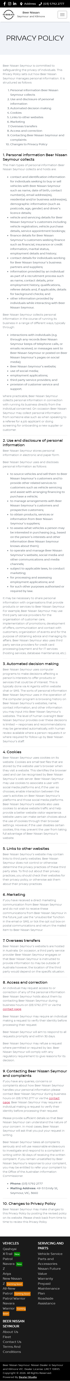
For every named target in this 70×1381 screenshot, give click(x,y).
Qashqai (9, 1249)
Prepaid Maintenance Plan (49, 1289)
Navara (9, 1264)
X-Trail (7, 1254)
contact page (12, 1009)
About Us (10, 1332)
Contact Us (12, 1342)
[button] (62, 14)
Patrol (8, 1259)
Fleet (7, 1337)
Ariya (7, 1274)
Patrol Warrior (14, 1299)
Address (30, 3)
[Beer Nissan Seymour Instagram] (10, 3)
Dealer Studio (28, 1377)
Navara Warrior (9, 1305)
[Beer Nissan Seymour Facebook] (5, 3)
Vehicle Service (50, 1254)
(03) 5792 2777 (53, 3)
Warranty (45, 1279)
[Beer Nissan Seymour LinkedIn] (15, 3)
